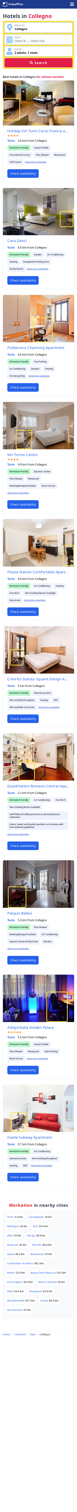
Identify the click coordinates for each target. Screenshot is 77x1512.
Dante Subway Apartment (29, 1137)
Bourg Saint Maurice (43, 1272)
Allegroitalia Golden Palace (30, 1027)
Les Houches (14, 1309)
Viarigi (31, 1235)
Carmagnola (35, 1217)
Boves (10, 1272)
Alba (10, 1235)
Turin (11, 141)
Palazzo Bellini (19, 913)
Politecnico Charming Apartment (35, 347)
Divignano (35, 1291)
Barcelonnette (15, 1300)
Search (41, 63)
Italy (32, 1334)
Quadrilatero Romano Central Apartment (38, 786)
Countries (20, 1334)
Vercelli (36, 1244)
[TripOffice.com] (13, 4)
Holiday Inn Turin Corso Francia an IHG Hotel (38, 130)
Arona (44, 1300)
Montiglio (13, 1226)
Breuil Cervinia (47, 1282)
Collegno (45, 1334)
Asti (35, 1226)
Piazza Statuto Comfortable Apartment (38, 572)
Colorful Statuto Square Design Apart (38, 679)
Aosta (10, 1254)
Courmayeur (14, 1282)
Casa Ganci (17, 240)
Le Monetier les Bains (20, 1263)
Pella (10, 1291)
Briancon (12, 1244)
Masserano (37, 1254)
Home (6, 1334)
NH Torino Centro (22, 454)
